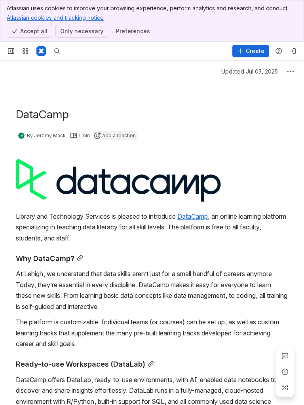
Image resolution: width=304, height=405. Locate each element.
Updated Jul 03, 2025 (249, 71)
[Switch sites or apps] (25, 51)
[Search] (57, 51)
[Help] (278, 51)
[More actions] (290, 71)
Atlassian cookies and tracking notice (55, 17)
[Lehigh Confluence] (41, 51)
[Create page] (285, 387)
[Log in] (293, 51)
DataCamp (192, 216)
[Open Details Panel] (285, 371)
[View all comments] (285, 356)
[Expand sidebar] (11, 51)
